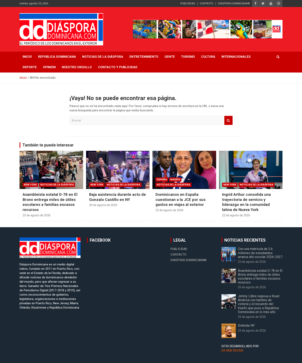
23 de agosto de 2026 (169, 210)
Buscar (228, 120)
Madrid (175, 179)
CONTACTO (206, 3)
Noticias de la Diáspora (57, 184)
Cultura (208, 57)
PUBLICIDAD (187, 3)
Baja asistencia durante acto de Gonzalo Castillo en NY (117, 197)
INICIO (27, 57)
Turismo (188, 57)
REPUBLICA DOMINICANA (57, 57)
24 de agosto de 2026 (103, 205)
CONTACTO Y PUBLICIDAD (117, 67)
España (162, 179)
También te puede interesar (48, 145)
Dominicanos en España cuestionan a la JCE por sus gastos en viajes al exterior (180, 199)
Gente (170, 57)
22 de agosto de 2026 (236, 215)
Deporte (30, 67)
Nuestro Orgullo (77, 67)
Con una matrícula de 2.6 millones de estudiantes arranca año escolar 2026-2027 (260, 253)
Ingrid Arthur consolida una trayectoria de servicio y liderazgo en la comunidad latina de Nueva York (246, 202)
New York (30, 184)
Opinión (49, 67)
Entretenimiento (143, 57)
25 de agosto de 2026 (37, 215)
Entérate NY (246, 325)
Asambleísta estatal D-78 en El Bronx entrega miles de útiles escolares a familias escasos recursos (50, 202)
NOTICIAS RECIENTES (245, 240)
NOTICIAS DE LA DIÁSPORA (102, 57)
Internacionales (236, 57)
